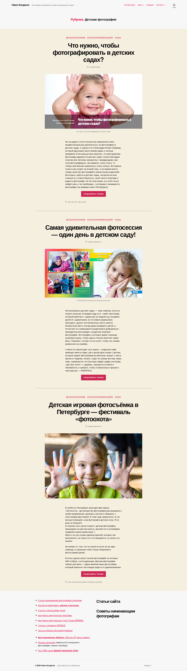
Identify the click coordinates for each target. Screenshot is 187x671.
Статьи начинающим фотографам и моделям (60, 600)
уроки (84, 202)
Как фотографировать (58, 605)
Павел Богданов (20, 5)
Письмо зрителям (46, 642)
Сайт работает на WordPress (68, 665)
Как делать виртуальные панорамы (55, 615)
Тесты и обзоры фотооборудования (55, 630)
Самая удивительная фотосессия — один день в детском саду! (93, 231)
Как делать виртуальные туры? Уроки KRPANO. (61, 620)
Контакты (159, 5)
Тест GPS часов (58, 650)
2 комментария (95, 67)
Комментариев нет (94, 242)
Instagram (150, 5)
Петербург (91, 582)
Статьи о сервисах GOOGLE (51, 625)
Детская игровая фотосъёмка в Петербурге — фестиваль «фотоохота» (93, 411)
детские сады (76, 202)
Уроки (140, 5)
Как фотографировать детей (100, 38)
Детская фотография (75, 38)
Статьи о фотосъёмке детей (51, 610)
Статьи (118, 38)
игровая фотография (79, 582)
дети (69, 202)
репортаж (98, 582)
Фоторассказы (129, 5)
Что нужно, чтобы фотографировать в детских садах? (93, 52)
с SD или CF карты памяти (64, 637)
